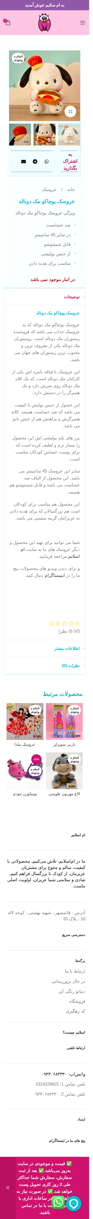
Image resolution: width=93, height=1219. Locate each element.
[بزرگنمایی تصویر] (70, 111)
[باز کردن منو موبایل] (83, 22)
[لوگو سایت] (45, 22)
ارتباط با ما (75, 971)
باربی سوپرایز (64, 744)
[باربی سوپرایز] (64, 721)
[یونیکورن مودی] (24, 770)
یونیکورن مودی (25, 794)
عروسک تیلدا (24, 744)
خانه (70, 189)
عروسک (49, 189)
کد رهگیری (75, 1011)
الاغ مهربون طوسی (64, 794)
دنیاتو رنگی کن (71, 991)
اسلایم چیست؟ (74, 1032)
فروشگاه (77, 1001)
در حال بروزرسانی (68, 981)
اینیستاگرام (55, 575)
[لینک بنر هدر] (44, 5)
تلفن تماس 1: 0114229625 (60, 1084)
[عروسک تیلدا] (24, 721)
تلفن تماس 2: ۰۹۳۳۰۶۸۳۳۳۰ (59, 1094)
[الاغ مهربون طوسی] (64, 770)
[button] (75, 86)
